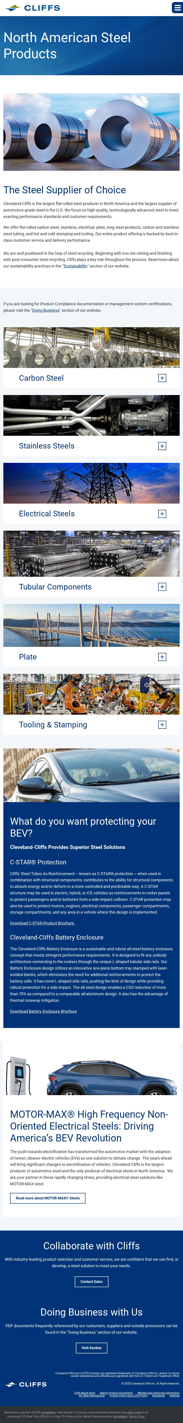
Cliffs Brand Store (84, 1393)
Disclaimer (158, 1395)
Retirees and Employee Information (158, 1393)
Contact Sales (92, 1282)
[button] (177, 7)
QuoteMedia (48, 1412)
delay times (134, 1412)
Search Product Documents (116, 1393)
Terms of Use (136, 1416)
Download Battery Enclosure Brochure (43, 1011)
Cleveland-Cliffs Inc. (144, 1383)
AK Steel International (92, 1395)
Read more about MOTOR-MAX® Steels (48, 1198)
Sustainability (75, 266)
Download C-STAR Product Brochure (43, 923)
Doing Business (45, 310)
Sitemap (175, 1395)
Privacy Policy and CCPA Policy (129, 1395)
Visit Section (92, 1348)
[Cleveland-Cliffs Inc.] (31, 8)
